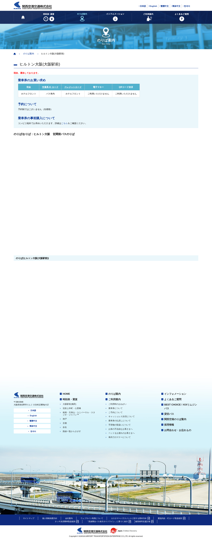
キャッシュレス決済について (121, 416)
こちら (64, 123)
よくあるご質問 (172, 399)
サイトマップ (28, 518)
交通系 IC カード (50, 87)
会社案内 (69, 518)
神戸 (65, 419)
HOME (66, 393)
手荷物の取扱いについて (119, 425)
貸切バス (169, 413)
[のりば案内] (81, 17)
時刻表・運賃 (70, 399)
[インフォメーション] (115, 17)
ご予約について (115, 412)
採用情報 (169, 424)
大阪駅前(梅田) (69, 404)
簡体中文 (176, 6)
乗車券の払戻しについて (119, 420)
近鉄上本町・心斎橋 (72, 408)
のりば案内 (28, 53)
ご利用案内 (114, 399)
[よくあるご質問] (181, 17)
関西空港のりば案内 (175, 419)
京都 (65, 423)
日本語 (143, 6)
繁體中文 (165, 6)
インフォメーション (175, 393)
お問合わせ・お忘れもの (177, 430)
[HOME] (23, 17)
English (153, 6)
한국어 (187, 6)
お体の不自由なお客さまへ (120, 429)
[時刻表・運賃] (48, 17)
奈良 (65, 427)
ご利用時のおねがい (117, 404)
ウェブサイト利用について (92, 518)
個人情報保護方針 (49, 518)
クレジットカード (73, 87)
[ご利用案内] (148, 17)
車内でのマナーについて (119, 437)
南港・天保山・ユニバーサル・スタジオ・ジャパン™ (79, 413)
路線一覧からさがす (72, 431)
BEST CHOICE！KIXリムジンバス (180, 406)
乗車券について (115, 408)
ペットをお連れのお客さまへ (121, 433)
